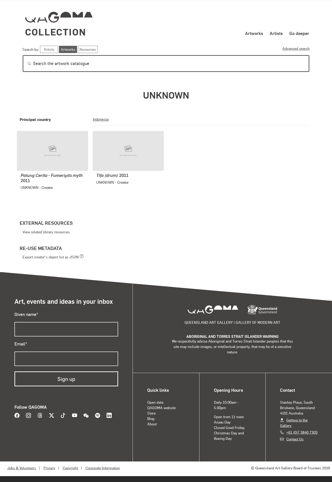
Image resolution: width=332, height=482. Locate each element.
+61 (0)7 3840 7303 (302, 432)
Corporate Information (103, 468)
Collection (55, 32)
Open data (155, 402)
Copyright (70, 468)
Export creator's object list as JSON (51, 257)
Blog (150, 418)
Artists (276, 33)
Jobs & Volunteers (21, 468)
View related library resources (46, 231)
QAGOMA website (161, 407)
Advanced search (296, 48)
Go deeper (299, 33)
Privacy (49, 468)
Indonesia (101, 119)
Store (151, 413)
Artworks (254, 33)
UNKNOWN (29, 187)
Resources (87, 49)
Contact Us (295, 439)
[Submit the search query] (25, 63)
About (152, 424)
